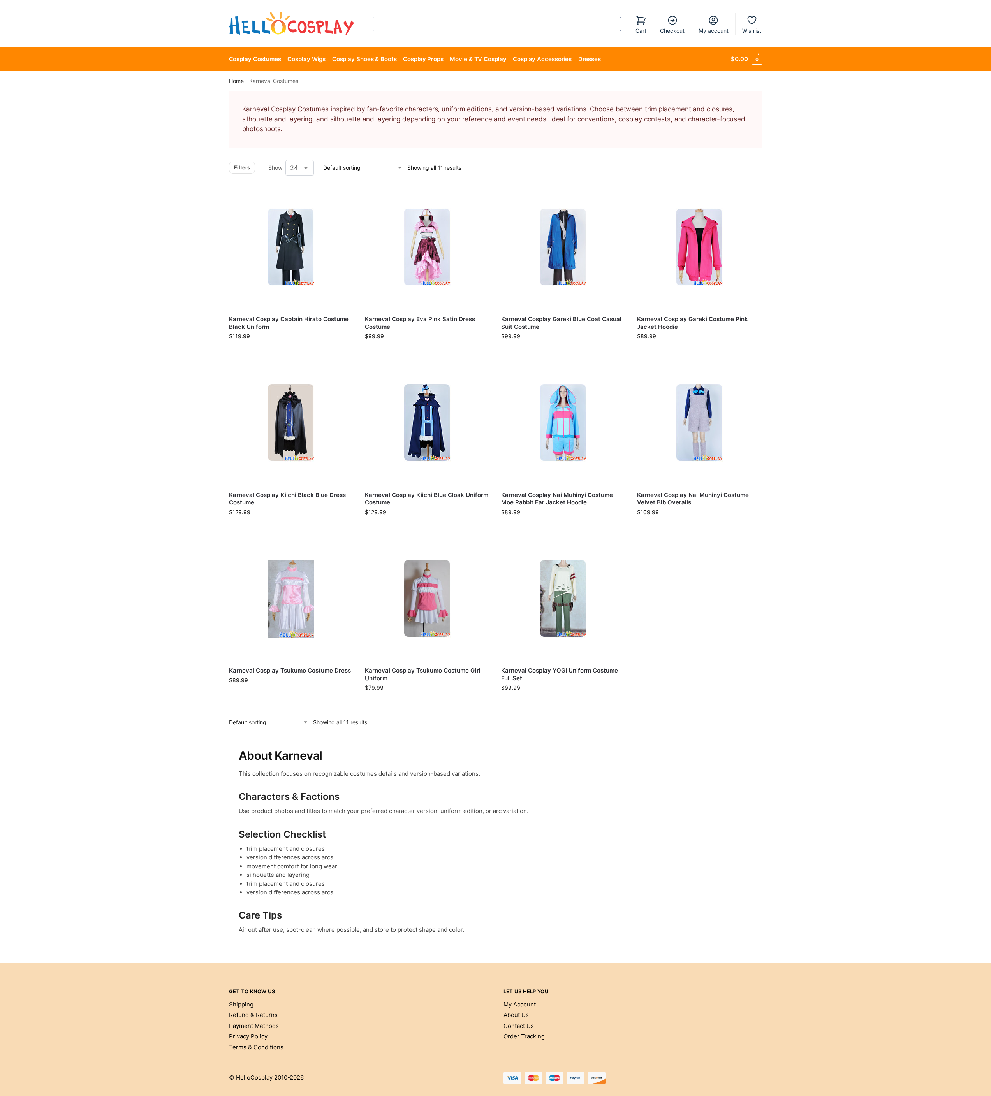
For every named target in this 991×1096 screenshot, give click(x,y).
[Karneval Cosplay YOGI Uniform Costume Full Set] (563, 598)
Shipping (241, 1004)
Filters (242, 167)
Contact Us (518, 1025)
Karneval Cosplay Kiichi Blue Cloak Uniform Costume (426, 498)
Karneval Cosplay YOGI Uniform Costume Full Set (559, 674)
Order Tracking (524, 1036)
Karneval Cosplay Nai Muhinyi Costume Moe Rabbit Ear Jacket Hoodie (557, 498)
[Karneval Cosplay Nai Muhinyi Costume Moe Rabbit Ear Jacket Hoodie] (563, 422)
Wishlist (751, 30)
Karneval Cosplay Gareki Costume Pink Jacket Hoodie (692, 322)
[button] (746, 59)
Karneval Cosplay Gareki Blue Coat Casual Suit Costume (561, 322)
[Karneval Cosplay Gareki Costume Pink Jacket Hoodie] (699, 247)
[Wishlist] (341, 196)
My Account (519, 1004)
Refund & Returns (253, 1015)
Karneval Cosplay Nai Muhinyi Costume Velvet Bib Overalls (693, 498)
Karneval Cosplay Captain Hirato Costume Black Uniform (289, 322)
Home (236, 81)
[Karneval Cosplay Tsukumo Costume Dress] (291, 598)
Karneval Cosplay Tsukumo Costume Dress (290, 670)
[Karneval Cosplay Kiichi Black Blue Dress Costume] (291, 422)
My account (714, 30)
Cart (640, 30)
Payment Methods (254, 1025)
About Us (516, 1015)
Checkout (672, 30)
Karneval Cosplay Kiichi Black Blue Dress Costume (287, 498)
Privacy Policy (248, 1036)
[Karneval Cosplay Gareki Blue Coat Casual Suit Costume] (563, 247)
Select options (291, 352)
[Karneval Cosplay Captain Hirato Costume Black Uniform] (291, 247)
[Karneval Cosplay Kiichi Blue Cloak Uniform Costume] (427, 422)
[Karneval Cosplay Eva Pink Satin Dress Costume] (427, 247)
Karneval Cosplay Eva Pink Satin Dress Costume (420, 322)
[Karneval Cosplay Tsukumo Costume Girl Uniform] (427, 598)
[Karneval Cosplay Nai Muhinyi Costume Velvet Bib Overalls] (699, 422)
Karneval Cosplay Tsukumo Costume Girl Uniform (423, 674)
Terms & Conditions (256, 1047)
